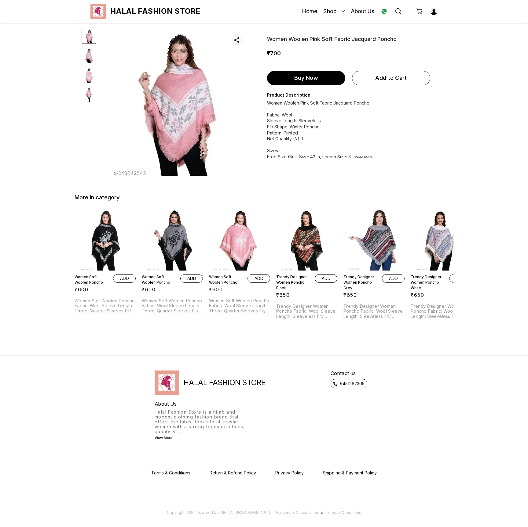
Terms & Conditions (343, 512)
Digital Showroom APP (244, 512)
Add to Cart (391, 78)
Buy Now (306, 78)
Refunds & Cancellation (297, 512)
